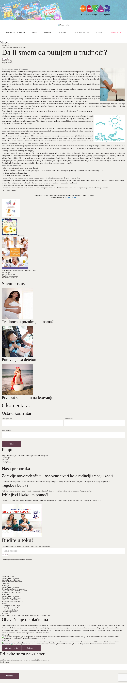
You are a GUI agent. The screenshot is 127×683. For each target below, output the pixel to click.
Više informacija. (11, 648)
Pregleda (7, 62)
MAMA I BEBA (70, 198)
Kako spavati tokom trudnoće (12, 582)
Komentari (7, 61)
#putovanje (6, 273)
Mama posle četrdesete (10, 600)
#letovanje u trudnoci (9, 278)
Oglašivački (6, 644)
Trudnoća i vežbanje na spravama (13, 589)
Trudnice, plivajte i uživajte (11, 592)
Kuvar (99, 32)
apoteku (17, 185)
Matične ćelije (82, 32)
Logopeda (5, 461)
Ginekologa (6, 458)
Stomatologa (6, 463)
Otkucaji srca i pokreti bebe (11, 580)
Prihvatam (31, 648)
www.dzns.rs (11, 190)
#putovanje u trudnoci (9, 274)
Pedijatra (5, 459)
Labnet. (49, 615)
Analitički (5, 640)
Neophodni (6, 635)
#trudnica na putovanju (10, 276)
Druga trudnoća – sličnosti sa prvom (14, 591)
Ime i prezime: (7, 419)
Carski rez (5, 583)
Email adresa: (68, 419)
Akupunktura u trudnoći (10, 578)
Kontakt (4, 604)
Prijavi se (5, 555)
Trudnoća (6, 46)
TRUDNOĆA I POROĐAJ (15, 32)
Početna (5, 44)
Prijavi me (10, 676)
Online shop (115, 32)
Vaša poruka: (6, 430)
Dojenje (47, 32)
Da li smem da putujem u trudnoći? (14, 47)
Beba (34, 32)
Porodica (63, 32)
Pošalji (11, 444)
